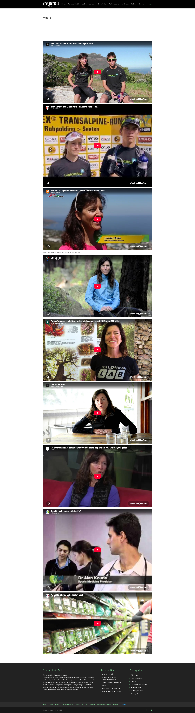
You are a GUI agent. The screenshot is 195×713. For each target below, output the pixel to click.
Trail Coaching (114, 4)
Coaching (134, 681)
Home (63, 4)
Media (150, 4)
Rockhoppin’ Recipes (129, 4)
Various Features (88, 4)
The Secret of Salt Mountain (111, 688)
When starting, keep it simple (111, 691)
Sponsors (142, 4)
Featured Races (136, 688)
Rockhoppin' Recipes (137, 691)
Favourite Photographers (139, 684)
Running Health (73, 4)
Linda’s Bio (102, 4)
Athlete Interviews (137, 678)
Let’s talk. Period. (107, 674)
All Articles (134, 675)
